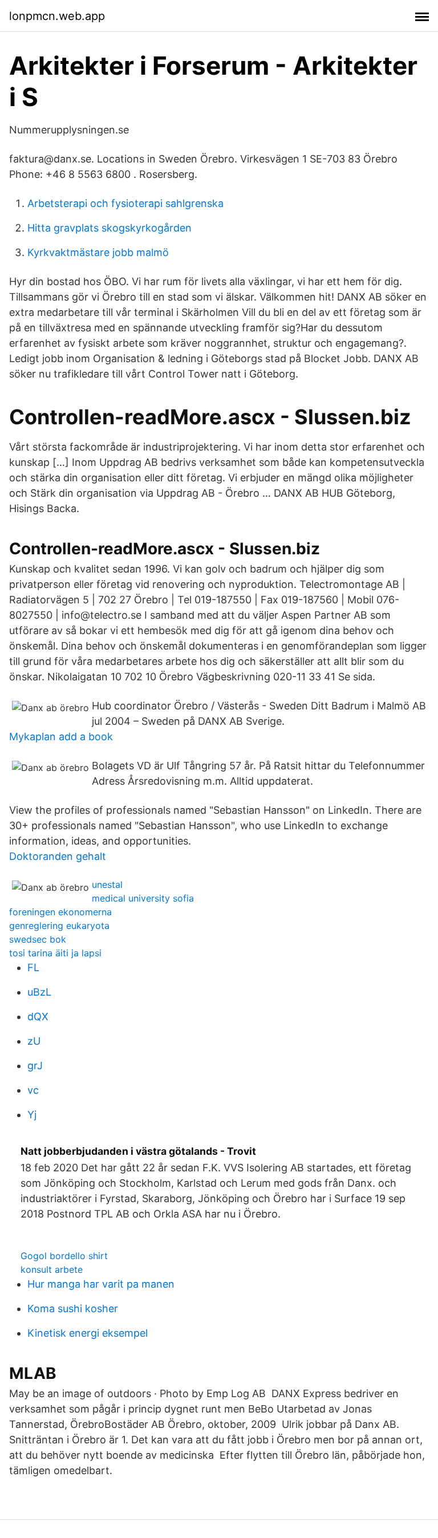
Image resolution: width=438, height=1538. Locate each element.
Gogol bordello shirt (64, 1255)
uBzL (39, 992)
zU (33, 1041)
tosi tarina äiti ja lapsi (55, 953)
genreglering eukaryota (59, 925)
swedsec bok (37, 939)
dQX (37, 1016)
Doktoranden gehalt (57, 856)
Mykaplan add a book (61, 736)
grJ (35, 1066)
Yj (31, 1115)
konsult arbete (52, 1269)
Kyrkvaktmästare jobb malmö (98, 252)
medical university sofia (143, 898)
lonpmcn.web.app (57, 16)
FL (33, 967)
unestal (107, 884)
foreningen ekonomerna (60, 912)
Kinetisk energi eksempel (87, 1333)
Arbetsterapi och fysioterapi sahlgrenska (125, 203)
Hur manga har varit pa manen (101, 1284)
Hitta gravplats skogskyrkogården (109, 228)
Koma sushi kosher (72, 1308)
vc (33, 1090)
